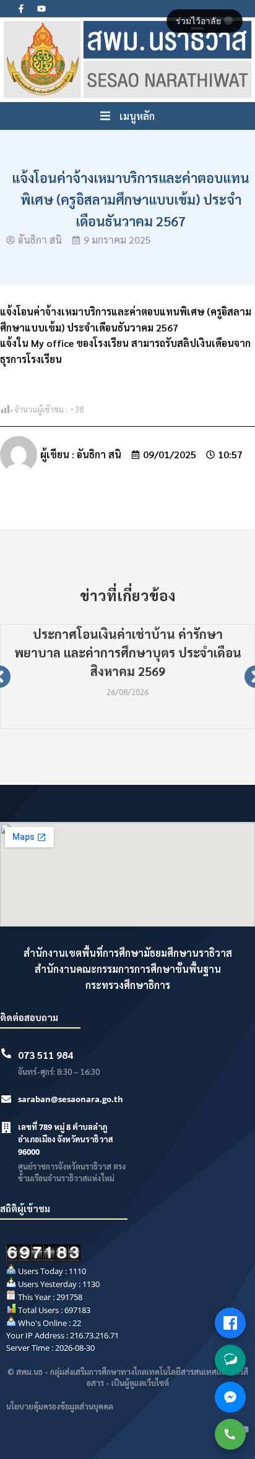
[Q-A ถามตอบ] (230, 1360)
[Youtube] (41, 8)
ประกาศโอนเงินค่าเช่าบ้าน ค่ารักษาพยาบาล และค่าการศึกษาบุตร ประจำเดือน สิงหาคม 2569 (127, 652)
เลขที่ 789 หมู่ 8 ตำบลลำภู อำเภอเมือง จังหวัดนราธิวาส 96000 (65, 1139)
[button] (127, 116)
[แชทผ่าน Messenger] (230, 1397)
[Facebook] (230, 1322)
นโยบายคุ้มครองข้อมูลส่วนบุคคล (59, 1406)
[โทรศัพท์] (230, 1434)
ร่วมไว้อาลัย (199, 21)
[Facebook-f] (21, 8)
